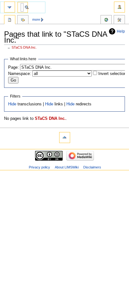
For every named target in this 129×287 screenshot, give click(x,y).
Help (121, 31)
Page (9, 20)
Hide (12, 104)
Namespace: (19, 74)
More (36, 19)
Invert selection (112, 74)
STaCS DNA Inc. (24, 47)
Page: (13, 67)
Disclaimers (92, 167)
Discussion (23, 20)
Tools (119, 20)
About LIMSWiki (67, 167)
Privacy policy (39, 167)
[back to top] (64, 137)
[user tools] (119, 7)
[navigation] (9, 7)
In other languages (106, 20)
